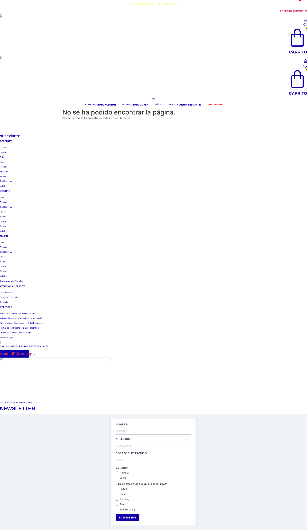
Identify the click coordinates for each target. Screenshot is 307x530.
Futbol (2, 157)
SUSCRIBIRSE (128, 517)
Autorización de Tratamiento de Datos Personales (21, 323)
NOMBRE (121, 424)
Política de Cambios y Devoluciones (15, 333)
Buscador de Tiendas (11, 281)
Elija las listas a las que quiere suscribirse (141, 484)
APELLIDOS (123, 439)
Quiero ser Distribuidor (10, 297)
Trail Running (6, 181)
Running (4, 167)
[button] (153, 99)
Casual (3, 148)
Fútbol (2, 197)
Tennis (3, 176)
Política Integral (6, 337)
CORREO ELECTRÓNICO (131, 453)
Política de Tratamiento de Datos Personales (19, 328)
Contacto (4, 302)
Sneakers (4, 172)
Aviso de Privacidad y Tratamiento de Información (21, 318)
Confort (3, 152)
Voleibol (3, 186)
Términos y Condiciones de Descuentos (17, 313)
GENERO (121, 468)
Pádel (2, 162)
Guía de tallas (6, 292)
